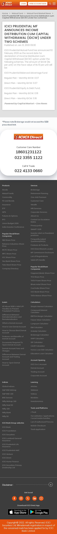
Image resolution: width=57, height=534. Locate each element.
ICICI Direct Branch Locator (42, 249)
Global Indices (8, 386)
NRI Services (36, 208)
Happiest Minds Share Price (43, 273)
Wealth (34, 204)
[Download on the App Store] (18, 512)
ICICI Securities (8, 434)
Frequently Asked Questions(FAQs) (38, 240)
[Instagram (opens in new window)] (21, 498)
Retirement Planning (39, 193)
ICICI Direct (6, 458)
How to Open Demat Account (11, 364)
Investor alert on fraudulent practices (42, 234)
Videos (34, 394)
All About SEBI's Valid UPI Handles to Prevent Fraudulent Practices (13, 308)
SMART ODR (36, 229)
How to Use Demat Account (14, 327)
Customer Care (37, 201)
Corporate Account (39, 375)
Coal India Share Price (40, 288)
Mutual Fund (17, 13)
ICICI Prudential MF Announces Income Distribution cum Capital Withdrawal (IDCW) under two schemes (28, 17)
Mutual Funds (8, 193)
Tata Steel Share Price (11, 265)
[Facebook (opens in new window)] (14, 498)
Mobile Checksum (38, 426)
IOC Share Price (8, 257)
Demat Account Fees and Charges (13, 349)
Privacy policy (36, 225)
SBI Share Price (8, 240)
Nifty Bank (6, 412)
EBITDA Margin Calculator (41, 316)
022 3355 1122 (28, 158)
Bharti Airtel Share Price (41, 284)
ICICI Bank (6, 427)
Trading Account (37, 372)
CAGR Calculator (38, 346)
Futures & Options (10, 216)
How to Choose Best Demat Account (14, 331)
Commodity (7, 197)
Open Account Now (37, 4)
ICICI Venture (7, 454)
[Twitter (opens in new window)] (27, 498)
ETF (3, 208)
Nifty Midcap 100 (9, 401)
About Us (35, 216)
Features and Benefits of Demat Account (13, 337)
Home (5, 13)
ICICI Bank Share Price (40, 292)
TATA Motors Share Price (41, 295)
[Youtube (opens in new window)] (41, 498)
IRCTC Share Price (9, 250)
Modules (34, 397)
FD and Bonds (8, 201)
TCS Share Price (37, 277)
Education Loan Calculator (42, 353)
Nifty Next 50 (7, 405)
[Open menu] (54, 3)
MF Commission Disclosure (42, 252)
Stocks (5, 190)
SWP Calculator (37, 338)
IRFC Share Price (9, 254)
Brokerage (35, 190)
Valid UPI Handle (38, 260)
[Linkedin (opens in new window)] (34, 498)
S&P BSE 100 (7, 394)
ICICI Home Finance (10, 461)
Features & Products (39, 245)
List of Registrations (39, 256)
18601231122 (28, 152)
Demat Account (37, 368)
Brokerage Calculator (40, 335)
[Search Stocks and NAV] (50, 3)
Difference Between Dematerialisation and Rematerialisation (11, 317)
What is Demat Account (12, 323)
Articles (34, 386)
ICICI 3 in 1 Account (38, 364)
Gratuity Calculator (38, 331)
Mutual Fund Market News (39, 13)
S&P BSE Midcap (9, 390)
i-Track (33, 412)
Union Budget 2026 (10, 223)
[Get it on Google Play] (39, 512)
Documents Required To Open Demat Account (12, 343)
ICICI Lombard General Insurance (11, 439)
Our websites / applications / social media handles (42, 417)
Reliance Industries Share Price (13, 245)
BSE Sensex (7, 397)
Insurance (6, 204)
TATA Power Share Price (41, 280)
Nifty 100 (6, 409)
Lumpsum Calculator (39, 323)
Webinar (34, 390)
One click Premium (38, 197)
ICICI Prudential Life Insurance (10, 445)
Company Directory (10, 268)
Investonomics (37, 401)
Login (23, 4)
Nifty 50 (5, 416)
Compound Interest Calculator (39, 311)
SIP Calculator (37, 342)
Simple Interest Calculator (42, 306)
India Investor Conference (13, 227)
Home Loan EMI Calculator (42, 350)
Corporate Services (39, 212)
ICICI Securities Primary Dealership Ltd (12, 466)
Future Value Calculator (40, 320)
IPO (3, 219)
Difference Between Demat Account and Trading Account (14, 356)
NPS (4, 212)
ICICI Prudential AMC (10, 450)
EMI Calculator (37, 327)
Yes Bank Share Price (11, 261)
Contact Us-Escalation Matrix (40, 220)
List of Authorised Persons (42, 422)
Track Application (38, 429)
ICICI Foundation (9, 431)
